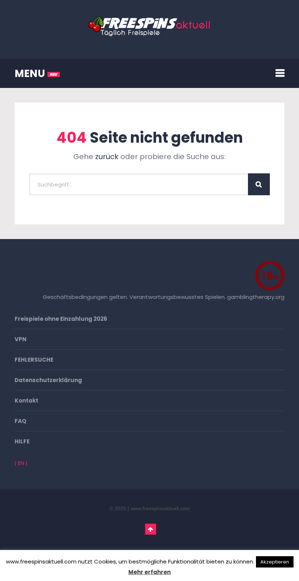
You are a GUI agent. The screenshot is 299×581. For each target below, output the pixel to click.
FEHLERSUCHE (34, 359)
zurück (107, 156)
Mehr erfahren (149, 572)
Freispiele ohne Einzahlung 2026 (61, 319)
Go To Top (150, 529)
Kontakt (26, 400)
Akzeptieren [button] (274, 561)
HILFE (22, 441)
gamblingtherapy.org (255, 297)
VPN (21, 339)
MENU (31, 73)
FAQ (20, 421)
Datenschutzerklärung (48, 380)
